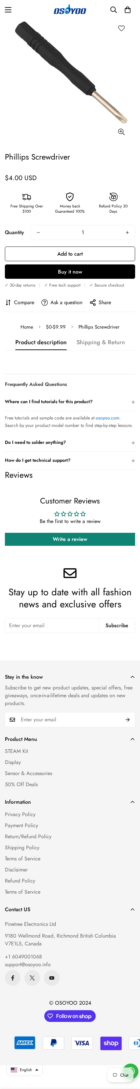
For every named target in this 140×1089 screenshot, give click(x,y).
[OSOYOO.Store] (70, 10)
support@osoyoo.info (28, 964)
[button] (127, 9)
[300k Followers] (13, 978)
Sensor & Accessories (28, 773)
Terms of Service (22, 858)
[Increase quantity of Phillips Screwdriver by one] (127, 232)
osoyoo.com (107, 418)
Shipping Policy (22, 847)
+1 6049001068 (23, 956)
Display (13, 762)
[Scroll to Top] (128, 1054)
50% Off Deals (21, 784)
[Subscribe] (127, 719)
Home (27, 327)
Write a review (70, 539)
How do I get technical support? (70, 460)
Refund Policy (20, 880)
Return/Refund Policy (28, 836)
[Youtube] (52, 978)
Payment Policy (21, 825)
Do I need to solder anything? (70, 442)
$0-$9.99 (56, 327)
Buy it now (70, 272)
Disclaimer (16, 869)
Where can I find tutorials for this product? (70, 401)
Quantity (14, 232)
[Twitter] (32, 978)
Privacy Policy (20, 814)
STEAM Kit (16, 751)
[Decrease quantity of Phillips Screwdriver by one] (38, 232)
